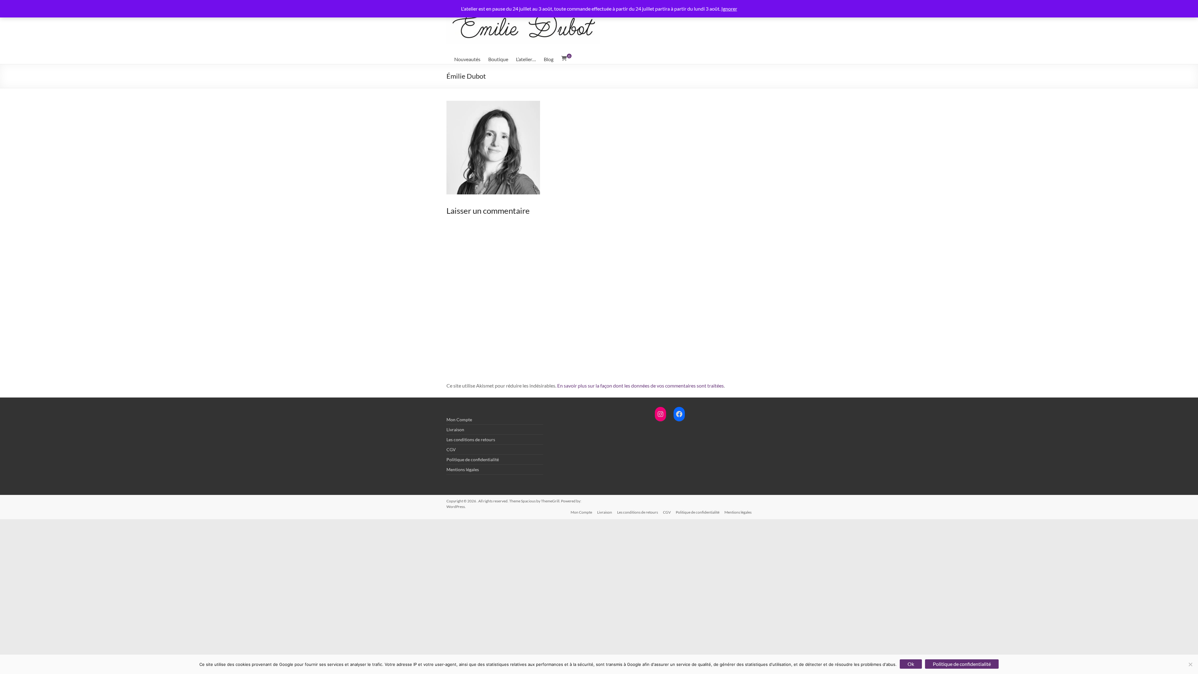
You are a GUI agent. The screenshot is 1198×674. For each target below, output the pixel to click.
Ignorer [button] (729, 9)
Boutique (498, 59)
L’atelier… (526, 59)
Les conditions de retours (470, 439)
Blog (548, 59)
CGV (451, 449)
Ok (911, 664)
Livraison (455, 429)
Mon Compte (459, 419)
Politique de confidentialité (472, 459)
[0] (564, 58)
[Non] (1190, 664)
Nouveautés (467, 59)
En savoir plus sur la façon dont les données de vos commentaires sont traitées (640, 385)
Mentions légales (462, 469)
